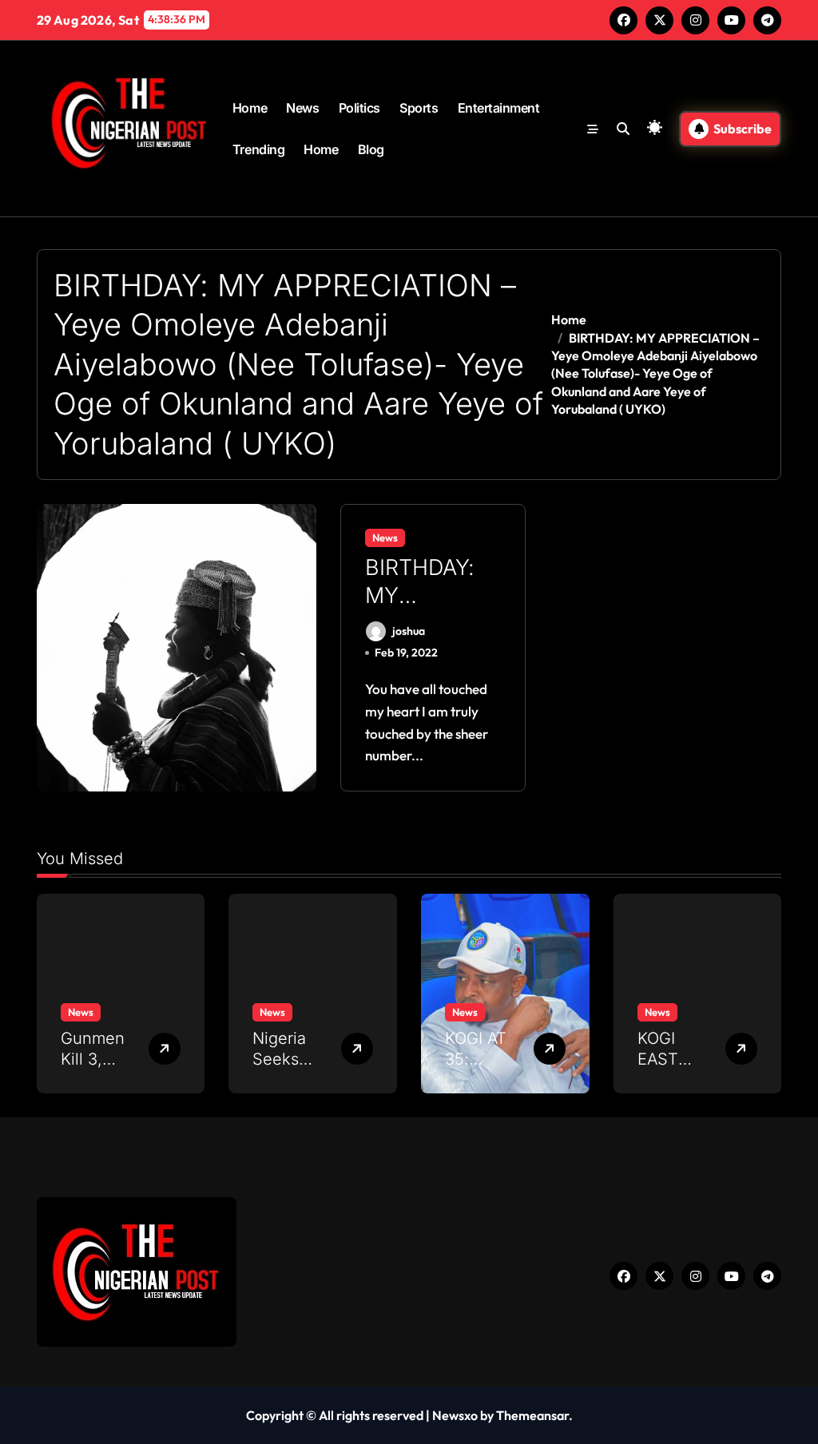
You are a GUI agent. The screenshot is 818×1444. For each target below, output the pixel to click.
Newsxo (455, 1415)
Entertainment (499, 108)
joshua (408, 631)
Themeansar (532, 1415)
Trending (258, 149)
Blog (371, 149)
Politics (359, 108)
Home (249, 108)
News (302, 108)
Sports (418, 108)
